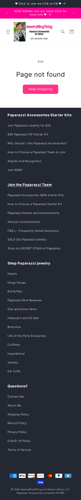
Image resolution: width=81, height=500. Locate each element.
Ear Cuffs (14, 371)
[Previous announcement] (7, 13)
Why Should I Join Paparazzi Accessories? (37, 143)
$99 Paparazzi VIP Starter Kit (28, 134)
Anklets (13, 362)
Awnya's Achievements (24, 222)
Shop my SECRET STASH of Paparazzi (34, 248)
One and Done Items (22, 309)
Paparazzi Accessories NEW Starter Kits (36, 195)
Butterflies (15, 291)
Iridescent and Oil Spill (23, 318)
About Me (14, 405)
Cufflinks (14, 344)
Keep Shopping (40, 89)
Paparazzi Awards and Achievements (34, 213)
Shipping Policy (18, 414)
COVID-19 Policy (19, 441)
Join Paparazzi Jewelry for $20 (29, 125)
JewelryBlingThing (31, 489)
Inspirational (16, 353)
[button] (8, 31)
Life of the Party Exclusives (27, 336)
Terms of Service (19, 450)
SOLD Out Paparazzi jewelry (27, 239)
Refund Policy (17, 423)
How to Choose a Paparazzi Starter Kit (35, 204)
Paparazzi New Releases (25, 300)
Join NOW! (15, 170)
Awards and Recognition (25, 161)
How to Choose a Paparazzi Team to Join (37, 152)
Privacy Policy (17, 432)
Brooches (14, 327)
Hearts (12, 273)
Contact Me (16, 396)
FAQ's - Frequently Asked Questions (33, 230)
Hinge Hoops (17, 282)
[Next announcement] (74, 13)
